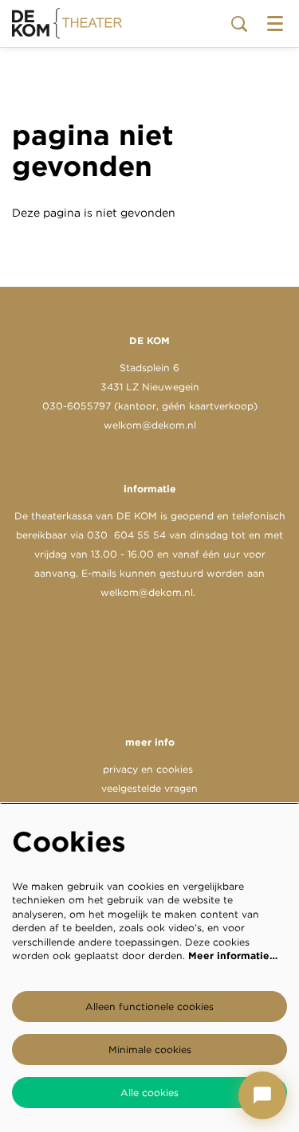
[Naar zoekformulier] (239, 24)
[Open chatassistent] (262, 1095)
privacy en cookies (148, 769)
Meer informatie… (232, 956)
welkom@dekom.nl (150, 425)
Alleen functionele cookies (149, 1007)
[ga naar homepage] (67, 23)
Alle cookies (149, 1093)
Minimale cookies (149, 1050)
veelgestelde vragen (149, 788)
